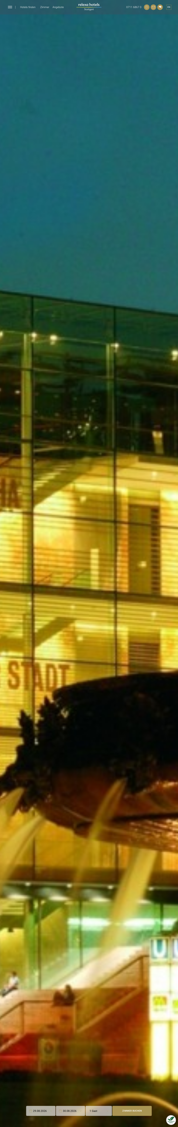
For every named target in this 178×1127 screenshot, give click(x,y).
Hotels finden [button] (27, 7)
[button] (171, 1120)
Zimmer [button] (44, 7)
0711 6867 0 (133, 7)
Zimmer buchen (132, 1110)
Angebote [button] (58, 7)
